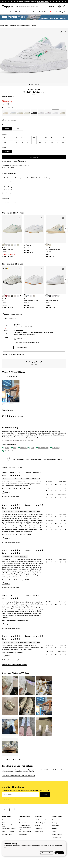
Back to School (43, 12)
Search (51, 6)
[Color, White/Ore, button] (55, 295)
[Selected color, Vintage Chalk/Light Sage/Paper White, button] (47, 244)
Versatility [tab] (23, 447)
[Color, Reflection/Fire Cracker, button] (6, 295)
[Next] (65, 229)
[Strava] (15, 810)
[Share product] (61, 31)
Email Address (8, 795)
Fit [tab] (13, 451)
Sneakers (28, 12)
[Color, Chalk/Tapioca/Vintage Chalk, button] (49, 244)
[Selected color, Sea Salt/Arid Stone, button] (3, 295)
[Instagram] (4, 810)
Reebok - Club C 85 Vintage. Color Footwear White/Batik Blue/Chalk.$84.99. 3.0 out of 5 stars (34, 234)
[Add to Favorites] (19, 218)
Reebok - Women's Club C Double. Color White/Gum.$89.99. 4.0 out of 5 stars (34, 287)
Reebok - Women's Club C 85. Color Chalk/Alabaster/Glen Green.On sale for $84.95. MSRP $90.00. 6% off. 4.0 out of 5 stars (12, 236)
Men (11, 12)
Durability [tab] (55, 447)
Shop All (62, 18)
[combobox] (32, 6)
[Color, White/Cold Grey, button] (28, 295)
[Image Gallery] (10, 685)
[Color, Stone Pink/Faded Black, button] (9, 295)
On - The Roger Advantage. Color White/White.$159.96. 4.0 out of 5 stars (56, 287)
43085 (12, 168)
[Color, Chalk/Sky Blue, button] (12, 244)
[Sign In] (59, 6)
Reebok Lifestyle (31, 25)
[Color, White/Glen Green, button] (14, 244)
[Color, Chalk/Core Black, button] (30, 295)
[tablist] (34, 449)
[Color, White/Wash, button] (52, 295)
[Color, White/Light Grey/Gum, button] (6, 244)
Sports (35, 12)
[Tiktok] (9, 810)
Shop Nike (44, 18)
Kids (16, 12)
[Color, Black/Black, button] (49, 295)
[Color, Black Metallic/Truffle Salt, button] (12, 295)
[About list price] (8, 104)
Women (6, 12)
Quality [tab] (7, 447)
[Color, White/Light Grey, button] (9, 244)
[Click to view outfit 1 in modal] (10, 391)
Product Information (8, 173)
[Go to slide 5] (35, 84)
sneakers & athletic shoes (17, 25)
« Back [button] (2, 25)
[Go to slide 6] (36, 84)
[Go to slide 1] (29, 84)
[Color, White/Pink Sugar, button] (17, 295)
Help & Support (60, 12)
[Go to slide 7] (38, 84)
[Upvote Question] (5, 325)
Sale (51, 12)
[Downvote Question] (5, 333)
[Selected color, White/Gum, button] (25, 295)
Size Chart (5, 199)
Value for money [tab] (43, 447)
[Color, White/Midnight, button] (58, 295)
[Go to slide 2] (31, 84)
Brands (21, 12)
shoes (6, 25)
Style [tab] (14, 447)
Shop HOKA (54, 18)
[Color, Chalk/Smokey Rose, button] (33, 295)
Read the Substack (43, 1)
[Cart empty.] (64, 6)
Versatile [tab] (7, 451)
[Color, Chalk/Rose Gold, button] (17, 244)
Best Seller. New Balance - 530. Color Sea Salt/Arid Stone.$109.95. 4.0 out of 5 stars (12, 287)
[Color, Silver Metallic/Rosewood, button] (14, 295)
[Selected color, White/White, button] (47, 295)
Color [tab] (32, 447)
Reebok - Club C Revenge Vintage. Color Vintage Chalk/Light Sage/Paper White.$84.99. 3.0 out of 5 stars (56, 236)
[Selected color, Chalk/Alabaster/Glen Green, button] (3, 244)
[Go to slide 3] (32, 84)
